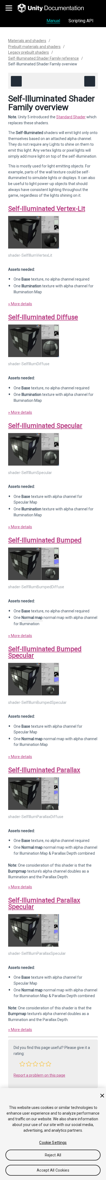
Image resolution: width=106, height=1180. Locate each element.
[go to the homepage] (54, 8)
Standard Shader (71, 117)
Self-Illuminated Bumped (45, 540)
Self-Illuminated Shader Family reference (43, 58)
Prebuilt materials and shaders (34, 46)
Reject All (53, 1155)
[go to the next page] (89, 81)
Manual (53, 20)
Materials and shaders (27, 41)
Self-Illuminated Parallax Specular (44, 903)
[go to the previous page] (16, 81)
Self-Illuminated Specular (45, 426)
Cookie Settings (53, 1142)
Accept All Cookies (53, 1170)
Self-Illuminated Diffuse (43, 317)
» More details (20, 304)
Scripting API (80, 20)
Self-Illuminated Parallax (44, 770)
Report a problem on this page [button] (39, 1075)
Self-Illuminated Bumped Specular (45, 652)
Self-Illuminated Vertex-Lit (46, 208)
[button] (22, 1064)
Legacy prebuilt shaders (28, 52)
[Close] (102, 1096)
